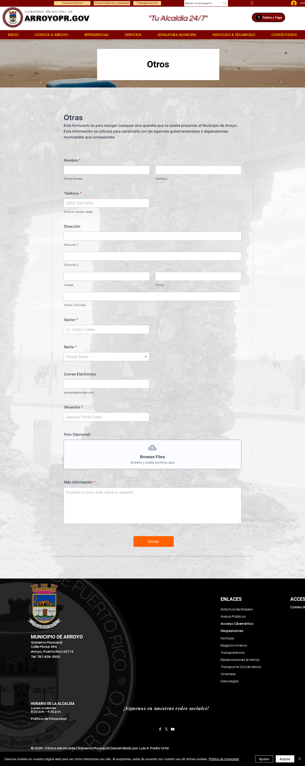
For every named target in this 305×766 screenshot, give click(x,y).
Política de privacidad (224, 759)
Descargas (230, 681)
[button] (51, 34)
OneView (228, 674)
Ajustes (264, 759)
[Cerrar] (299, 758)
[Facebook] (160, 729)
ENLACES (231, 599)
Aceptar (285, 759)
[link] (252, 3)
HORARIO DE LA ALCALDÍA (53, 703)
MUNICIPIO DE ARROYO (57, 637)
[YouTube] (172, 729)
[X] (166, 729)
